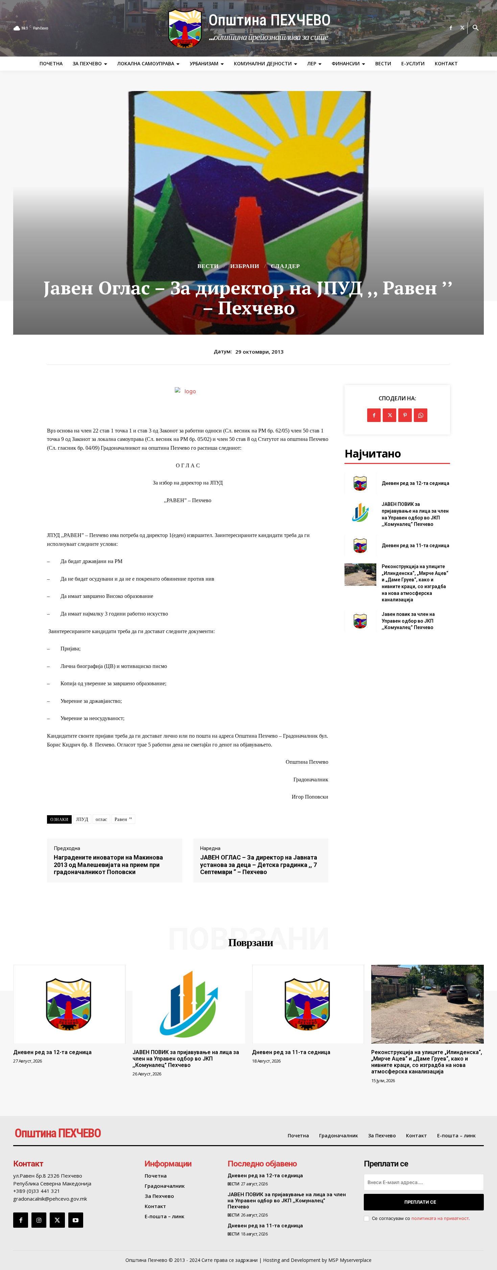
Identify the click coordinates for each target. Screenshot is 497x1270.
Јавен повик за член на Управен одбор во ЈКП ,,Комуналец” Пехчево (408, 620)
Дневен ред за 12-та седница (415, 483)
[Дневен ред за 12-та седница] (360, 483)
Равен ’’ (123, 819)
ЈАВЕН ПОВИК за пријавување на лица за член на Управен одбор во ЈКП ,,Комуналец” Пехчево (186, 1058)
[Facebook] (451, 28)
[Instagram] (38, 1219)
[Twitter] (462, 28)
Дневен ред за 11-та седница (415, 545)
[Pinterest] (405, 415)
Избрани (244, 266)
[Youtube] (75, 1219)
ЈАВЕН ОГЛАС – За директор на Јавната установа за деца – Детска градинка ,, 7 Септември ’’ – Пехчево (258, 864)
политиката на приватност (440, 1218)
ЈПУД (82, 819)
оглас (101, 819)
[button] (476, 28)
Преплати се (420, 1202)
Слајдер (285, 266)
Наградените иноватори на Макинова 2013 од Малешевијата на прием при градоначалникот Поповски (108, 864)
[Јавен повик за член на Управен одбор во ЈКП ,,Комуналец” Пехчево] (360, 621)
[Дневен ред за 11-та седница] (360, 546)
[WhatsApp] (420, 415)
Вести (208, 266)
